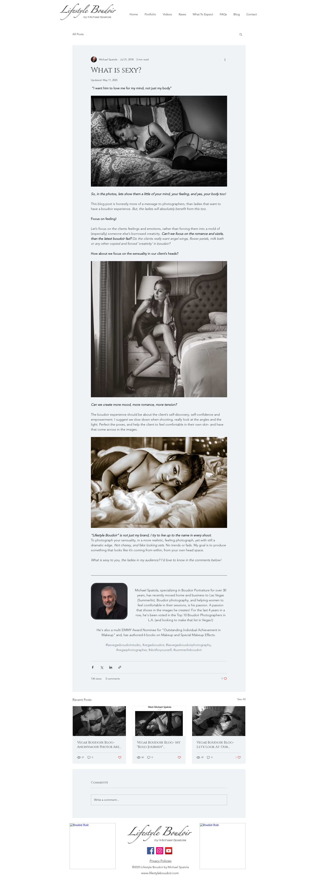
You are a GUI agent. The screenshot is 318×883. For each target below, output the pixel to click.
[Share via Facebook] (92, 667)
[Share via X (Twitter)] (101, 667)
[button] (241, 34)
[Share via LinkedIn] (110, 667)
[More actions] (225, 59)
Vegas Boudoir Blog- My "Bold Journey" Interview (158, 744)
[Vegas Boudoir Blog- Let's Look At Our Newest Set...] (218, 721)
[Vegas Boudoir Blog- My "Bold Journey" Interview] (159, 721)
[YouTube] (168, 850)
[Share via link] (119, 667)
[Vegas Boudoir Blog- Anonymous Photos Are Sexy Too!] (99, 721)
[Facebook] (150, 850)
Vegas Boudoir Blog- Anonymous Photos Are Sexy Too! (98, 744)
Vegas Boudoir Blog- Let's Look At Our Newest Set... (215, 744)
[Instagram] (159, 850)
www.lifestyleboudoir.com (160, 873)
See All (241, 699)
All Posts (78, 34)
